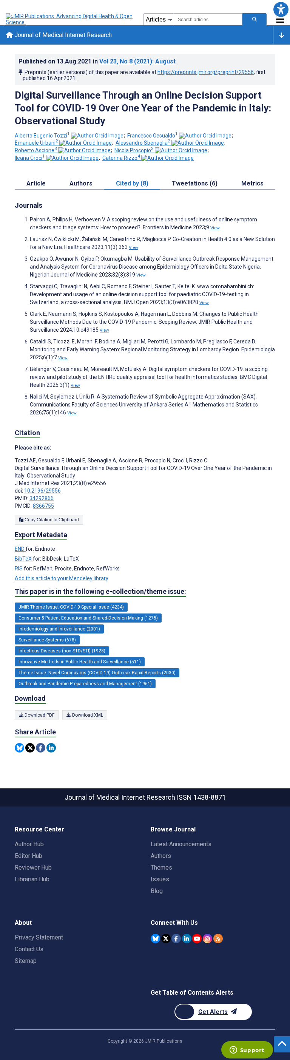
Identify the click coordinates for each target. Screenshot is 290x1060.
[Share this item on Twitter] (30, 748)
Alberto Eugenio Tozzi (42, 136)
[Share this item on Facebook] (40, 748)
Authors (161, 855)
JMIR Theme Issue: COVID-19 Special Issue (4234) (71, 607)
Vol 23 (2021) (137, 61)
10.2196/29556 (42, 491)
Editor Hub (28, 855)
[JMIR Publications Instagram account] (207, 938)
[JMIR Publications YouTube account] (197, 938)
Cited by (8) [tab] (132, 183)
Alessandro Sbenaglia (143, 143)
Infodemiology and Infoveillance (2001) (59, 629)
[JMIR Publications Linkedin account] (186, 938)
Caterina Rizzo (121, 158)
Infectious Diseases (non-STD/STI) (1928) (62, 651)
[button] (280, 9)
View (215, 227)
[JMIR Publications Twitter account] (166, 938)
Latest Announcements (181, 844)
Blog (157, 891)
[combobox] (208, 19)
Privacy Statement (39, 937)
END (20, 549)
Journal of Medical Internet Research (62, 35)
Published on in (97, 61)
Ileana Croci (30, 158)
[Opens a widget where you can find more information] (247, 1050)
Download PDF (38, 715)
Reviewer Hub (33, 867)
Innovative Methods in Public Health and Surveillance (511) (80, 661)
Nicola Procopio (134, 150)
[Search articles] (254, 19)
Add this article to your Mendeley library (61, 578)
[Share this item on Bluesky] (19, 748)
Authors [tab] (81, 183)
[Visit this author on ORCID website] (97, 136)
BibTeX (24, 559)
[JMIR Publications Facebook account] (176, 938)
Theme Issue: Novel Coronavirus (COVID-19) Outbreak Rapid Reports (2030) (97, 672)
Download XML (87, 715)
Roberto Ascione (36, 150)
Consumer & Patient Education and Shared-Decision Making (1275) (88, 618)
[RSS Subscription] (218, 938)
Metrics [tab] (252, 183)
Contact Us (29, 949)
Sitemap (26, 960)
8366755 (43, 506)
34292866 (41, 498)
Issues (160, 879)
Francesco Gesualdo (152, 136)
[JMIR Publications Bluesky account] (155, 938)
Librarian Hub (32, 879)
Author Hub (29, 844)
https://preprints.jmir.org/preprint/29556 (205, 72)
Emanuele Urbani (36, 143)
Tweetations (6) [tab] (195, 183)
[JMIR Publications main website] (70, 19)
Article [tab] (36, 183)
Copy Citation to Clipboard (51, 519)
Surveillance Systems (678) (47, 640)
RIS (19, 569)
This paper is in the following (100, 591)
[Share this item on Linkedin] (51, 748)
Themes (161, 867)
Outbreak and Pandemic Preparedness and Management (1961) (85, 683)
